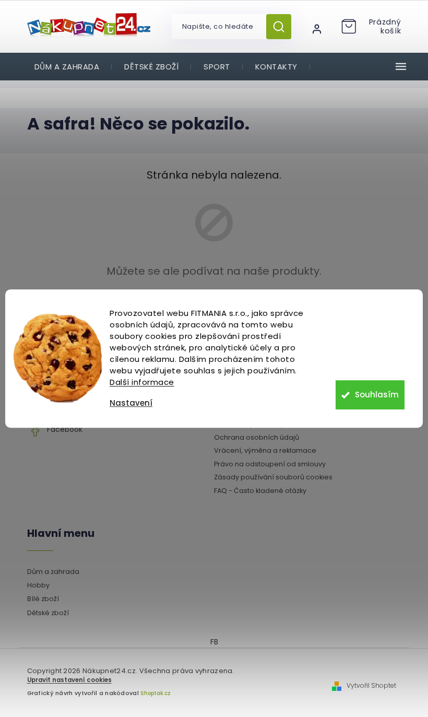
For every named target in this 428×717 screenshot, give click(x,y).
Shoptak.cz (155, 693)
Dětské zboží (48, 612)
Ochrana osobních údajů (256, 437)
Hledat (282, 26)
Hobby (38, 585)
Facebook (64, 429)
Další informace (142, 382)
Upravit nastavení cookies (69, 680)
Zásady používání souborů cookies (273, 477)
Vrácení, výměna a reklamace (265, 450)
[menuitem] (67, 66)
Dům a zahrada (53, 571)
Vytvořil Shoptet (371, 685)
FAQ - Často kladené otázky (260, 490)
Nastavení (131, 403)
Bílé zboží (43, 598)
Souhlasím (377, 394)
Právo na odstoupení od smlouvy (270, 464)
